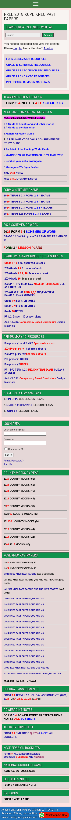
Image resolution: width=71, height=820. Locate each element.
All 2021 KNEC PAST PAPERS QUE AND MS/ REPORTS (31, 589)
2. (19, 127)
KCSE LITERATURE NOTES (20, 179)
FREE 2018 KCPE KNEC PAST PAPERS (30, 17)
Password (9, 439)
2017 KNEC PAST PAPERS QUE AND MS (24, 616)
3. (19, 133)
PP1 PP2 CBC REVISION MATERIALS (28, 82)
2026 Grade (10, 278)
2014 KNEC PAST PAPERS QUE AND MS (24, 633)
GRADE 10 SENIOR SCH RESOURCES (28, 64)
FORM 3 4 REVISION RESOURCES (26, 59)
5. (33, 155)
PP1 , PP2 (12, 399)
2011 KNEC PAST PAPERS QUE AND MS (24, 650)
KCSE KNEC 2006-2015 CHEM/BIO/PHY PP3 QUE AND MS (32, 673)
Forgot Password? (13, 460)
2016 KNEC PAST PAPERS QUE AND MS (24, 622)
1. (29, 124)
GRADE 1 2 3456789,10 (19, 405)
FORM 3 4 (12, 411)
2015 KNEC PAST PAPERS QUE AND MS (24, 627)
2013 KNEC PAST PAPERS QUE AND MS (24, 639)
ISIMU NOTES (13, 173)
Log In (17, 48)
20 (6, 698)
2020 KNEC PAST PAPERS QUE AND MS (24, 598)
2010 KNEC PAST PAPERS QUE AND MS (24, 656)
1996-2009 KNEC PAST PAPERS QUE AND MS (26, 668)
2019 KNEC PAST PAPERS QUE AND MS (24, 604)
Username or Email (14, 429)
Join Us (48, 48)
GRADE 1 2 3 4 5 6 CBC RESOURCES (28, 76)
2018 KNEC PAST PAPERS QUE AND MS (24, 610)
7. (21, 167)
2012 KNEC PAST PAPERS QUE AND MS (24, 645)
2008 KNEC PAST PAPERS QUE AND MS (24, 662)
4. (26, 149)
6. (23, 161)
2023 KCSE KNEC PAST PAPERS (20, 574)
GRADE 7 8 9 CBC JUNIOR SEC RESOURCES (32, 70)
